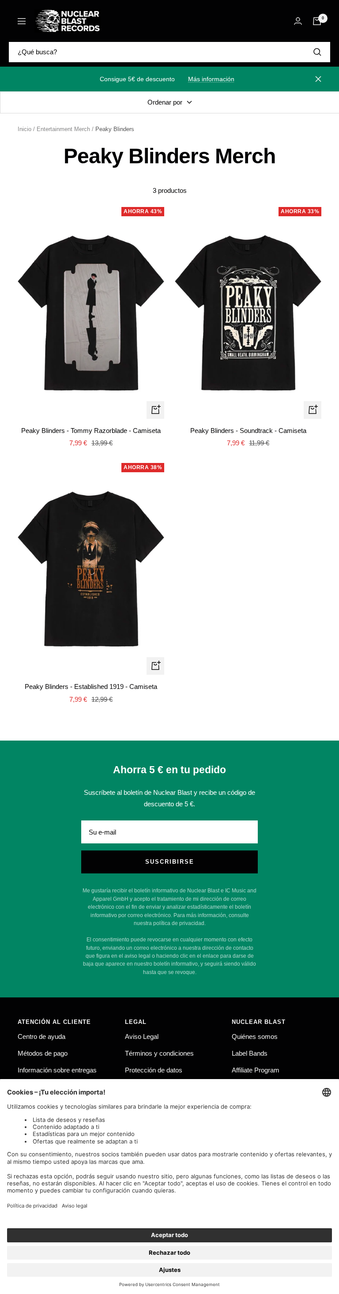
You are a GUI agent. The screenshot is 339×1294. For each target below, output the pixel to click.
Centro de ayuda (41, 1036)
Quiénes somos (255, 1036)
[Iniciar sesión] (298, 21)
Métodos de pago (43, 1053)
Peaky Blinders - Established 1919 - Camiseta (91, 686)
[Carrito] (317, 21)
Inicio (24, 129)
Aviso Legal (141, 1036)
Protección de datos (153, 1070)
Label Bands (249, 1053)
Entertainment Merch (63, 129)
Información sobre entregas (57, 1070)
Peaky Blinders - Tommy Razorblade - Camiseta (91, 430)
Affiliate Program (255, 1070)
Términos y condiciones (159, 1053)
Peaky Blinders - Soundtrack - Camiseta (248, 430)
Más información (211, 79)
